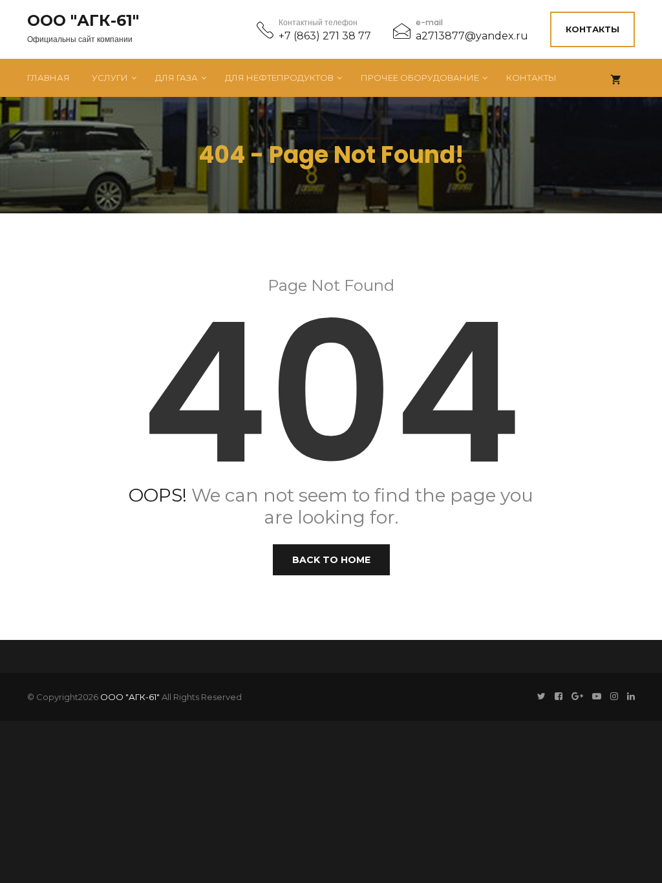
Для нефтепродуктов (279, 77)
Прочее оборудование (420, 77)
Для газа (176, 77)
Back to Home (331, 560)
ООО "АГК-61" (83, 20)
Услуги (110, 77)
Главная (48, 77)
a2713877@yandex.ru (472, 36)
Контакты (592, 29)
